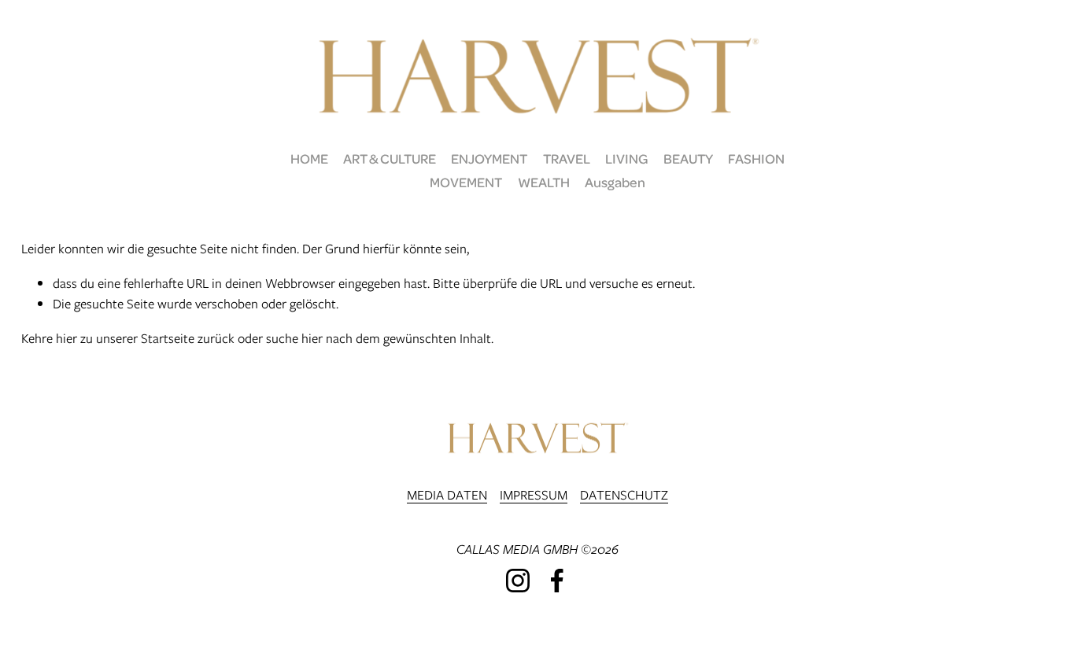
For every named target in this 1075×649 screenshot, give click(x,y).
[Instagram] (517, 580)
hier (66, 338)
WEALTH (544, 181)
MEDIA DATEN (447, 494)
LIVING (626, 158)
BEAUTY (688, 158)
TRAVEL (566, 158)
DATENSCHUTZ (624, 494)
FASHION (756, 158)
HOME (309, 158)
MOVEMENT (466, 181)
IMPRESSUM (533, 494)
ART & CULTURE (389, 158)
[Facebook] (557, 580)
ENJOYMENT (489, 158)
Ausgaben (615, 181)
